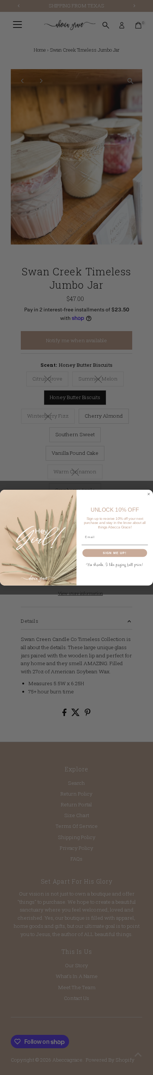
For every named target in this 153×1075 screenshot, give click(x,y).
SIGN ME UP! (115, 552)
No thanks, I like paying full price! (115, 564)
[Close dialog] (148, 494)
